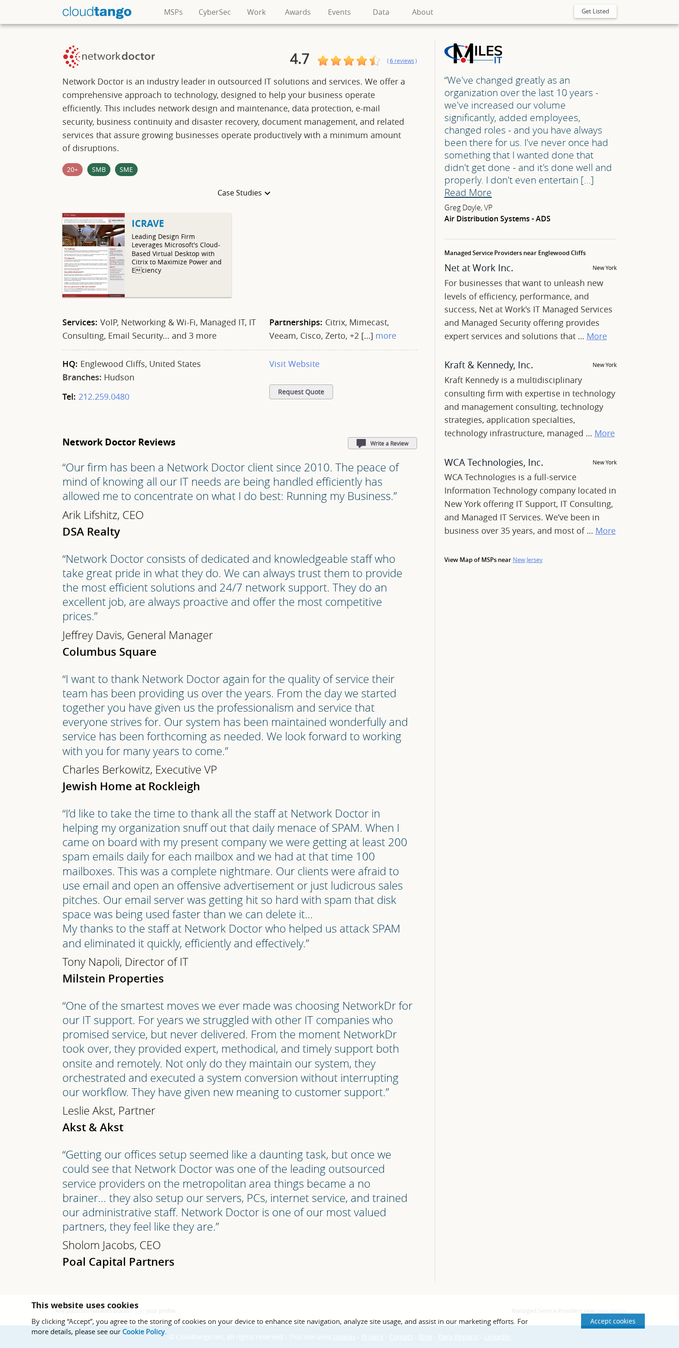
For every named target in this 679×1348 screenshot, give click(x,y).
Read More (468, 192)
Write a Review (389, 443)
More (597, 336)
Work (256, 12)
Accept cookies (613, 1321)
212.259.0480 (104, 396)
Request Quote (301, 392)
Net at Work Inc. (478, 268)
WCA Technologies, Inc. (493, 462)
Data (381, 12)
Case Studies (240, 193)
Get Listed (595, 11)
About (422, 12)
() (402, 61)
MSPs (173, 12)
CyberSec (215, 12)
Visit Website (294, 363)
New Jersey (528, 559)
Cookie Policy (143, 1331)
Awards (298, 12)
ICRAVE (148, 223)
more (386, 335)
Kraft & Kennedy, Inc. (488, 365)
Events (339, 12)
